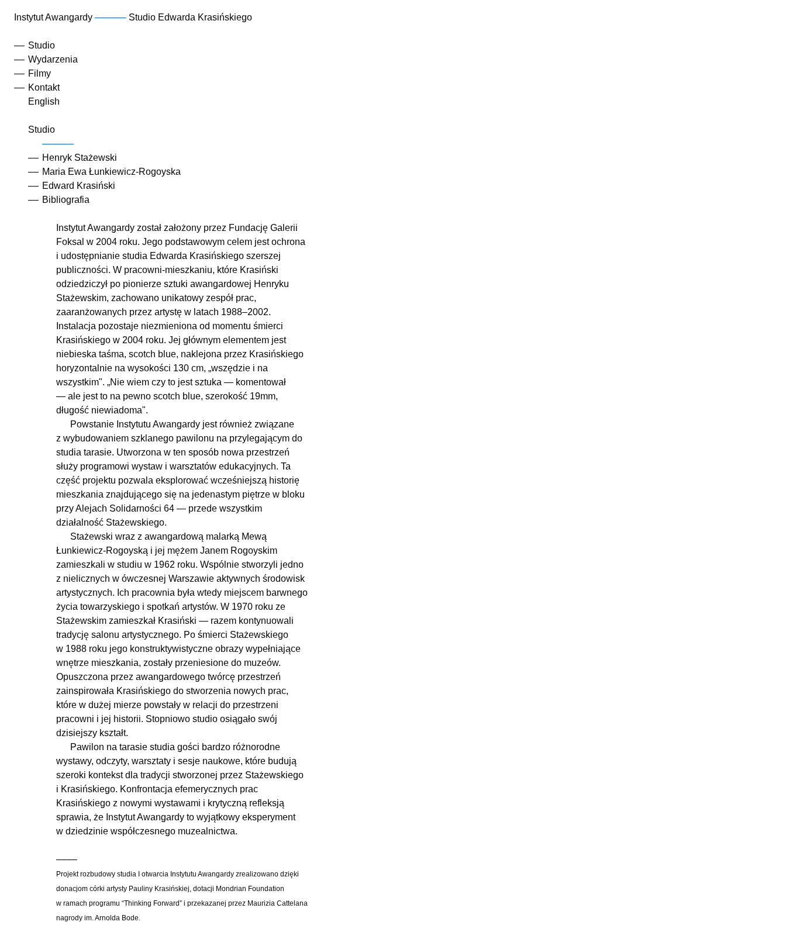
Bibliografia (65, 200)
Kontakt (44, 87)
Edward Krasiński (78, 186)
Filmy (39, 73)
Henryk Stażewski (79, 158)
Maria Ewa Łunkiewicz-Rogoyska (111, 172)
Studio (41, 45)
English (44, 101)
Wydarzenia (53, 59)
